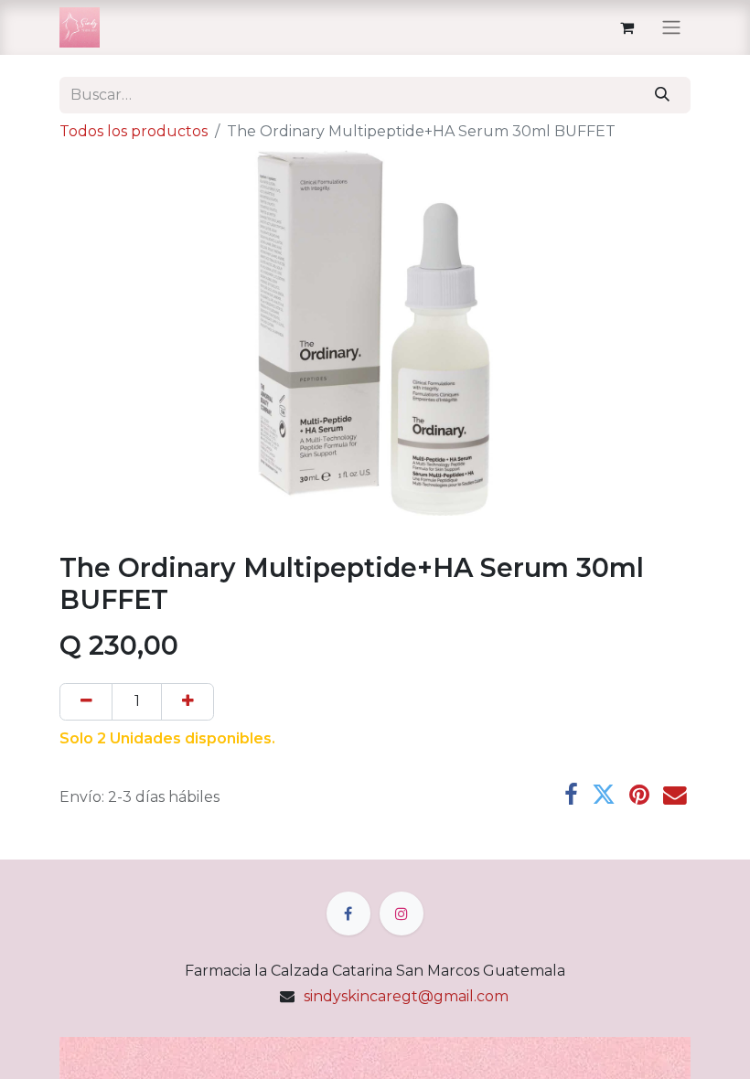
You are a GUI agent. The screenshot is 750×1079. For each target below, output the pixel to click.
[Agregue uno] (187, 701)
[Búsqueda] (663, 95)
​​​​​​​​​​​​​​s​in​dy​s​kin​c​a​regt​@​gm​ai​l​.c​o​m (406, 996)
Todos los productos (133, 131)
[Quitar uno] (85, 701)
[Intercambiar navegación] (671, 28)
